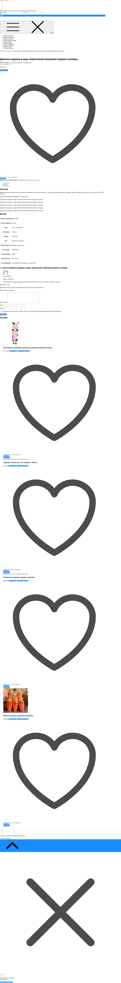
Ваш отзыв (3, 302)
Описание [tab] (6, 183)
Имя (1, 305)
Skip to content (4, 0)
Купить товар (4, 70)
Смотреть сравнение (6, 982)
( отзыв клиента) (5, 64)
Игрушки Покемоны (8, 45)
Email (2, 308)
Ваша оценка (4, 290)
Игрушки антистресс (8, 37)
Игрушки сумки (7, 46)
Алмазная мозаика (8, 36)
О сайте (2, 835)
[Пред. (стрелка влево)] (0, 975)
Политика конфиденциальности (15, 835)
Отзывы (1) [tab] (6, 186)
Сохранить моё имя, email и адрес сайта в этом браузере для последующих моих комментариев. (31, 311)
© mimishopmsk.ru (5, 838)
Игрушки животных (8, 39)
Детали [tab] (5, 184)
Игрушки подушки (8, 43)
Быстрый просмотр (24, 351)
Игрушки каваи (7, 42)
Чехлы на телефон (8, 48)
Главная (2, 51)
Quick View (6, 457)
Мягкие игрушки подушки (13, 51)
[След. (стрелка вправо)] (2, 975)
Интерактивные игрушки (9, 40)
